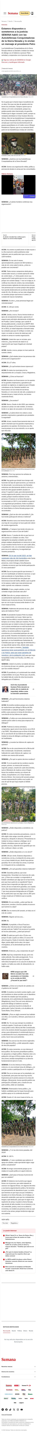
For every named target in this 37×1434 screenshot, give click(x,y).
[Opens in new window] (6, 1409)
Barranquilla (18, 21)
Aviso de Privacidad (9, 1414)
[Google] (3, 1409)
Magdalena (14, 1223)
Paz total (5, 1223)
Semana (4, 21)
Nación (10, 21)
